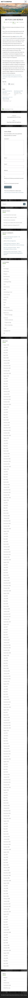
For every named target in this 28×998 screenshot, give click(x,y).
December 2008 (7, 872)
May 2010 (6, 828)
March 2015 (6, 696)
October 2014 (7, 704)
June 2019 (6, 567)
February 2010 (7, 836)
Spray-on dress (13, 249)
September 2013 (7, 728)
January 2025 (6, 394)
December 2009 (7, 841)
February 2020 (7, 546)
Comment (6, 138)
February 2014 (7, 717)
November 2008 (7, 875)
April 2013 (6, 740)
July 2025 (6, 378)
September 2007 (7, 911)
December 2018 (7, 583)
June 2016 (6, 660)
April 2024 (6, 417)
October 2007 (7, 909)
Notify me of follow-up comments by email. (14, 178)
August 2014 (6, 709)
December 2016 (7, 645)
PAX (4, 305)
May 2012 (6, 769)
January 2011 (6, 808)
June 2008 (6, 888)
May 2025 (6, 383)
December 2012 (7, 751)
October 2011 (7, 784)
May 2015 (6, 691)
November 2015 (7, 678)
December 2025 (7, 365)
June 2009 (6, 857)
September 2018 (7, 590)
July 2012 (6, 764)
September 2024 (7, 404)
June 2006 (6, 937)
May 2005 (6, 960)
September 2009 (7, 849)
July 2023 (6, 440)
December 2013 (7, 722)
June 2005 (6, 958)
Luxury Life (6, 297)
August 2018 (6, 593)
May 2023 (6, 445)
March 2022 (6, 482)
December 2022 (7, 458)
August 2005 (6, 953)
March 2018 (6, 606)
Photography (7, 307)
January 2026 (6, 363)
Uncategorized (7, 330)
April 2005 (6, 963)
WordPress (17, 995)
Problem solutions (9, 319)
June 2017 (6, 629)
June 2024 (6, 412)
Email (5, 164)
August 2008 (6, 883)
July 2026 (6, 347)
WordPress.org (7, 988)
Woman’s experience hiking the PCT (12, 225)
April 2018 (6, 603)
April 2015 (6, 694)
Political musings (8, 314)
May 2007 (6, 922)
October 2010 (7, 815)
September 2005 (7, 950)
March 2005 (6, 966)
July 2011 (6, 792)
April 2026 (6, 355)
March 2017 (6, 637)
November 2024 (7, 399)
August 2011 (6, 790)
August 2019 (6, 562)
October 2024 (7, 401)
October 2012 (7, 756)
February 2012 (7, 774)
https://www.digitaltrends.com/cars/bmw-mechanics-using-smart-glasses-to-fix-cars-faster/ (12, 76)
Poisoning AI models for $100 (10, 217)
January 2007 (6, 929)
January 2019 (6, 580)
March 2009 (6, 865)
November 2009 (7, 844)
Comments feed (7, 985)
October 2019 (7, 557)
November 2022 (7, 461)
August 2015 (6, 683)
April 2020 (6, 541)
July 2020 (6, 533)
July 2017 (6, 627)
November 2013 (7, 725)
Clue (5, 284)
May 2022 (6, 477)
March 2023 (6, 451)
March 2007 (6, 927)
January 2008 (6, 901)
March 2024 (6, 420)
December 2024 (7, 396)
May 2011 (6, 797)
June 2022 (6, 474)
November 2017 (7, 616)
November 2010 (7, 813)
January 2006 (6, 945)
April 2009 (6, 862)
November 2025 (7, 368)
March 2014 (6, 715)
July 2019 (6, 565)
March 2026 (6, 357)
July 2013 (6, 733)
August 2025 (6, 376)
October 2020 (7, 526)
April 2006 (6, 942)
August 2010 (6, 821)
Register (5, 977)
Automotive (6, 271)
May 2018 (6, 601)
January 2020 (6, 549)
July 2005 (6, 955)
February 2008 (7, 898)
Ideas (5, 289)
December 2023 (7, 427)
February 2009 (7, 867)
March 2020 (6, 544)
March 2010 (6, 834)
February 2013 (7, 746)
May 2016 (6, 663)
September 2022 (7, 466)
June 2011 (6, 795)
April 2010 (6, 831)
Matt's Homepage (6, 1)
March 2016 (6, 668)
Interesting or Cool (8, 109)
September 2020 (7, 528)
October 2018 (7, 588)
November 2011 (7, 782)
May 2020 (6, 539)
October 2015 (7, 681)
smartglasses (6, 38)
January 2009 (6, 870)
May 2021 (6, 508)
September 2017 (7, 621)
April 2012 (6, 771)
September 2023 (7, 435)
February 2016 (7, 671)
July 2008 (6, 885)
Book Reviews (7, 276)
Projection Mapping (8, 310)
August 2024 (6, 407)
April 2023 (6, 448)
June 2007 (6, 919)
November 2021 (7, 492)
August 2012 (6, 761)
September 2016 (7, 652)
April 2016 (6, 665)
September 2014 (7, 707)
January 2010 (6, 839)
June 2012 (6, 766)
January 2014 (6, 720)
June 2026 (6, 350)
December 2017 (7, 614)
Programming (8, 322)
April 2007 (6, 924)
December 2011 (7, 779)
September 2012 (7, 759)
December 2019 (7, 552)
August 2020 (6, 531)
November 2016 (7, 647)
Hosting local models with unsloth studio (13, 222)
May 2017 (6, 632)
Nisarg (25, 995)
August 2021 (6, 500)
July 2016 (6, 658)
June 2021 (6, 505)
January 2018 (6, 611)
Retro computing (8, 325)
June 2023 (6, 443)
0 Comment (21, 22)
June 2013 (6, 735)
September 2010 (7, 818)
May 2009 (6, 860)
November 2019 (7, 554)
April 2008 (6, 893)
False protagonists (11, 240)
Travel (5, 328)
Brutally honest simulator (9, 220)
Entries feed (6, 982)
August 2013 (6, 730)
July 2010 (6, 823)
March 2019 (6, 575)
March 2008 (6, 896)
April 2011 (6, 800)
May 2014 (6, 712)
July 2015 (6, 686)
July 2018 (6, 596)
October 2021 (7, 495)
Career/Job (6, 279)
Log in (5, 980)
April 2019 (6, 572)
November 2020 (7, 523)
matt (15, 22)
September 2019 (7, 559)
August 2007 (6, 914)
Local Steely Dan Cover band (10, 214)
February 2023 (7, 453)
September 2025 (7, 373)
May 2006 (6, 940)
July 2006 (6, 935)
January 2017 (6, 642)
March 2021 (6, 513)
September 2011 (7, 787)
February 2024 (7, 422)
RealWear (18, 36)
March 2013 (6, 743)
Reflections (6, 312)
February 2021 (7, 515)
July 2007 (6, 916)
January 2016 (6, 673)
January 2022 (6, 487)
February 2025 (7, 391)
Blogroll (5, 274)
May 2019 (6, 570)
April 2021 (6, 510)
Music (5, 302)
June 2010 (6, 826)
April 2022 (6, 479)
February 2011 (7, 805)
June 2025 (6, 381)
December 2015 (7, 676)
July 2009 (6, 854)
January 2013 (6, 748)
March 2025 (6, 388)
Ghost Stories (7, 286)
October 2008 (7, 878)
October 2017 (7, 619)
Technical (6, 317)
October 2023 (7, 433)
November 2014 (7, 702)
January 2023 (6, 456)
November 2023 (7, 430)
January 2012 (6, 777)
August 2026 (6, 345)
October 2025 (7, 370)
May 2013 (6, 738)
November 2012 (7, 753)
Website (6, 170)
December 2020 (7, 520)
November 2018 (7, 585)
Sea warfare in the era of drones (17, 245)
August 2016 (6, 655)
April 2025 (6, 386)
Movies (5, 299)
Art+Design (6, 268)
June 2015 (6, 689)
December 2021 (7, 489)
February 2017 (7, 640)
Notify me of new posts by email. (11, 183)
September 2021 (7, 497)
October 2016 (7, 650)
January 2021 (6, 518)
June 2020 (6, 536)
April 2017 (6, 634)
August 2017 (6, 624)
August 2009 (6, 852)
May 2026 (6, 352)
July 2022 (6, 471)
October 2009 (7, 847)
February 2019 (7, 577)
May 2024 (6, 414)
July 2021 (6, 502)
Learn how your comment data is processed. (14, 192)
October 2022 (7, 464)
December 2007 (7, 903)
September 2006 (7, 932)
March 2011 (6, 803)
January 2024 (6, 425)
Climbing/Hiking (7, 281)
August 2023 (6, 438)
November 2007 (7, 906)
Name (5, 158)
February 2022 (7, 484)
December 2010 (7, 810)
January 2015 (6, 699)
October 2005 (7, 947)
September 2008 (7, 880)
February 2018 (7, 608)
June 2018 (6, 598)
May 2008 (6, 891)
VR (4, 333)
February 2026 (7, 360)
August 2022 (6, 469)
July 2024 (6, 409)
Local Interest (7, 294)
